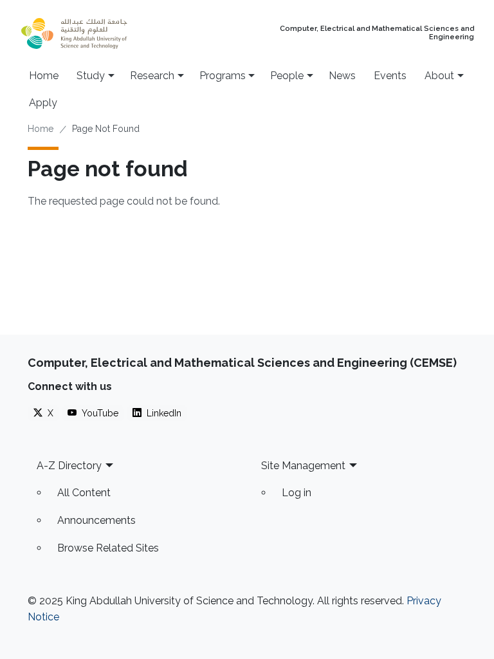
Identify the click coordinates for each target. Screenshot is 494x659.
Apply (43, 103)
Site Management (303, 465)
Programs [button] (222, 76)
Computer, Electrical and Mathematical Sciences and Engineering (377, 33)
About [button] (439, 76)
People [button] (287, 76)
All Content (84, 493)
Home (44, 76)
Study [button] (91, 76)
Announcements (96, 520)
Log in (296, 493)
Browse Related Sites (108, 548)
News (342, 76)
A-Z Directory (69, 465)
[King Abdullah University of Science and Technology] (99, 33)
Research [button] (152, 76)
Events (390, 76)
